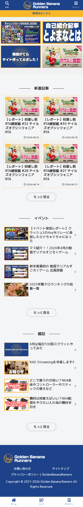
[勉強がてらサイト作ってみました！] (21, 56)
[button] (74, 401)
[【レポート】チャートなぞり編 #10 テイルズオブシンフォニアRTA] (62, 56)
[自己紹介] (62, 32)
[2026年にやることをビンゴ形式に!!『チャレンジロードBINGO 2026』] (21, 32)
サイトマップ (60, 469)
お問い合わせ (22, 469)
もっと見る (41, 197)
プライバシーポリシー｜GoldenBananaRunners (41, 474)
